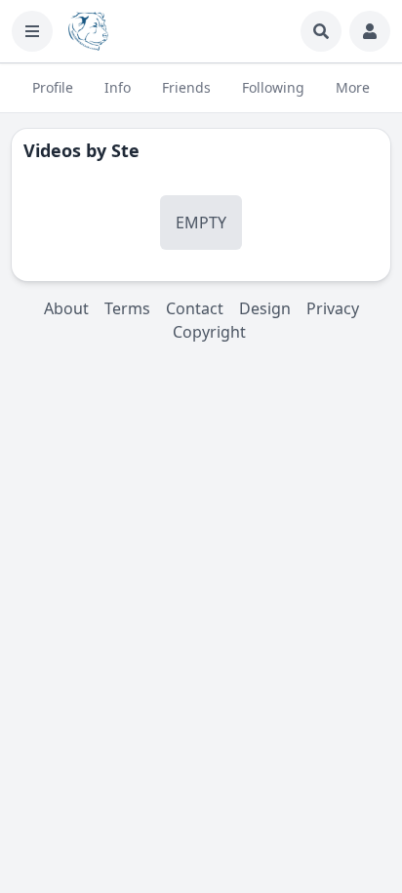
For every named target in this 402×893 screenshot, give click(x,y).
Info (117, 87)
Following (273, 87)
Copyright (209, 332)
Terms (127, 308)
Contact (194, 308)
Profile (52, 87)
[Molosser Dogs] (88, 31)
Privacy (332, 308)
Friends (186, 87)
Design (265, 308)
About (66, 308)
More (353, 87)
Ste (125, 150)
